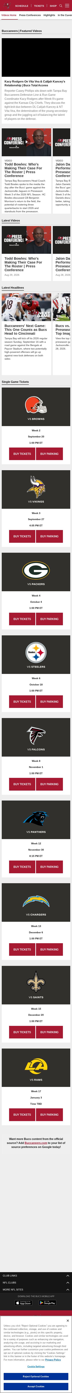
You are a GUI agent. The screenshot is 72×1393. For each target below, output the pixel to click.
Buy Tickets (22, 454)
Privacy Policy (23, 1359)
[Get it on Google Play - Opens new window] (47, 1304)
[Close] (68, 1320)
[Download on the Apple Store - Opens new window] (23, 1303)
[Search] (60, 5)
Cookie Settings (36, 1366)
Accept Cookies (36, 1386)
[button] (36, 66)
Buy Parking (49, 454)
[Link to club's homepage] (7, 4)
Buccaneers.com (35, 1143)
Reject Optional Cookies (36, 1376)
